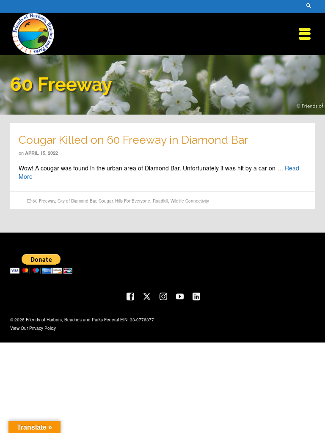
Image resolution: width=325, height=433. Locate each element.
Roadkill (160, 201)
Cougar (106, 201)
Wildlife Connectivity (190, 201)
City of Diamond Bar (77, 201)
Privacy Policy (42, 328)
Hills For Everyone (132, 201)
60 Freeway (44, 201)
